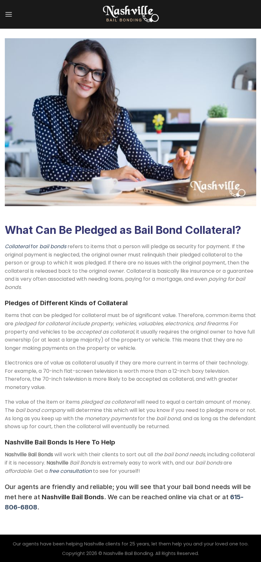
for (35, 246)
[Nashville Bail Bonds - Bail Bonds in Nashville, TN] (130, 14)
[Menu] (8, 14)
